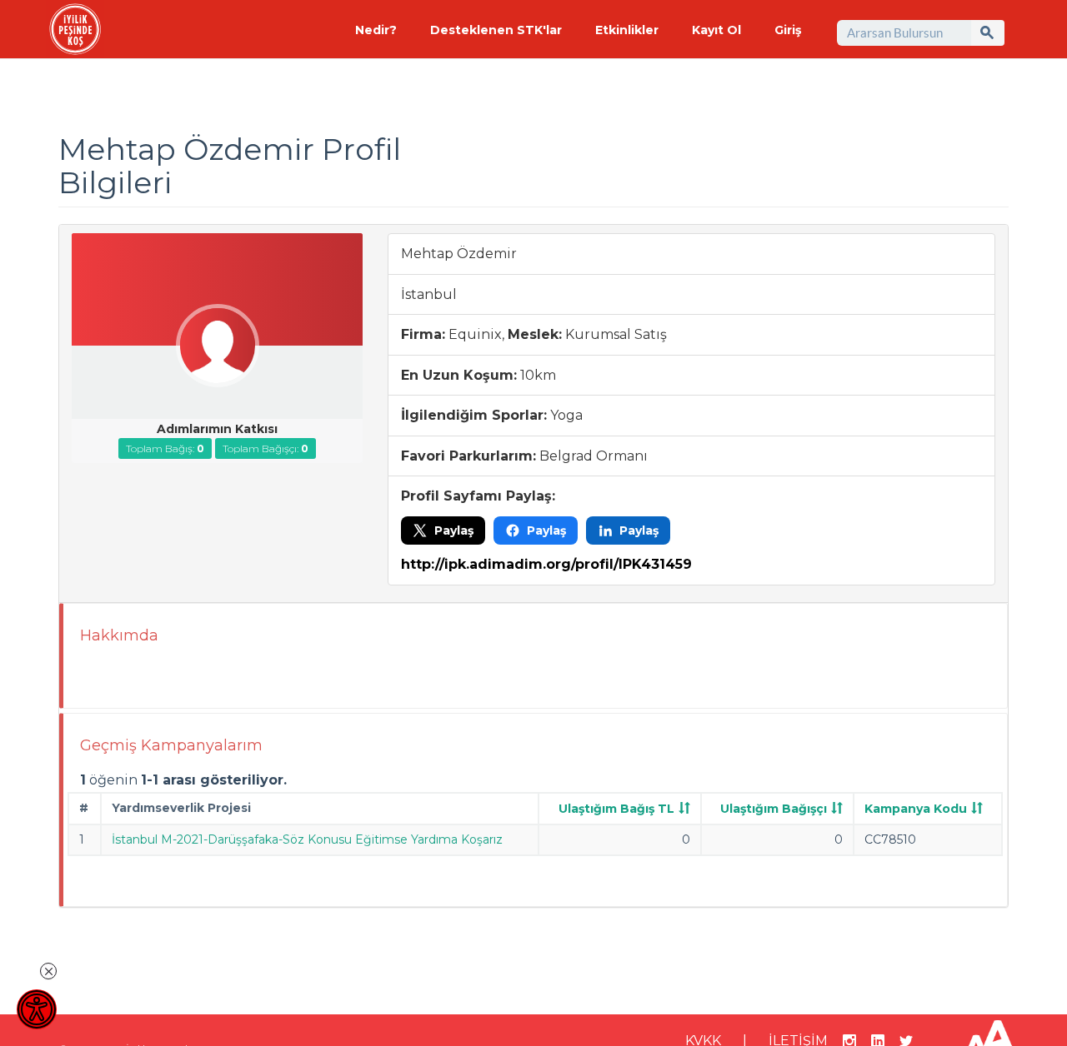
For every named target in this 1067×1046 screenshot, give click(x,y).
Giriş (787, 29)
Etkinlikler (627, 29)
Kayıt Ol (716, 29)
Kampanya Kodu (915, 808)
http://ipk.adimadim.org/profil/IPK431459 (546, 564)
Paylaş (453, 530)
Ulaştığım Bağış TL (616, 808)
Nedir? (376, 29)
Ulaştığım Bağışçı (773, 808)
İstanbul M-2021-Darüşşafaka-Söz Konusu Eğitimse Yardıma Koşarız (307, 839)
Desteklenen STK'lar (496, 29)
